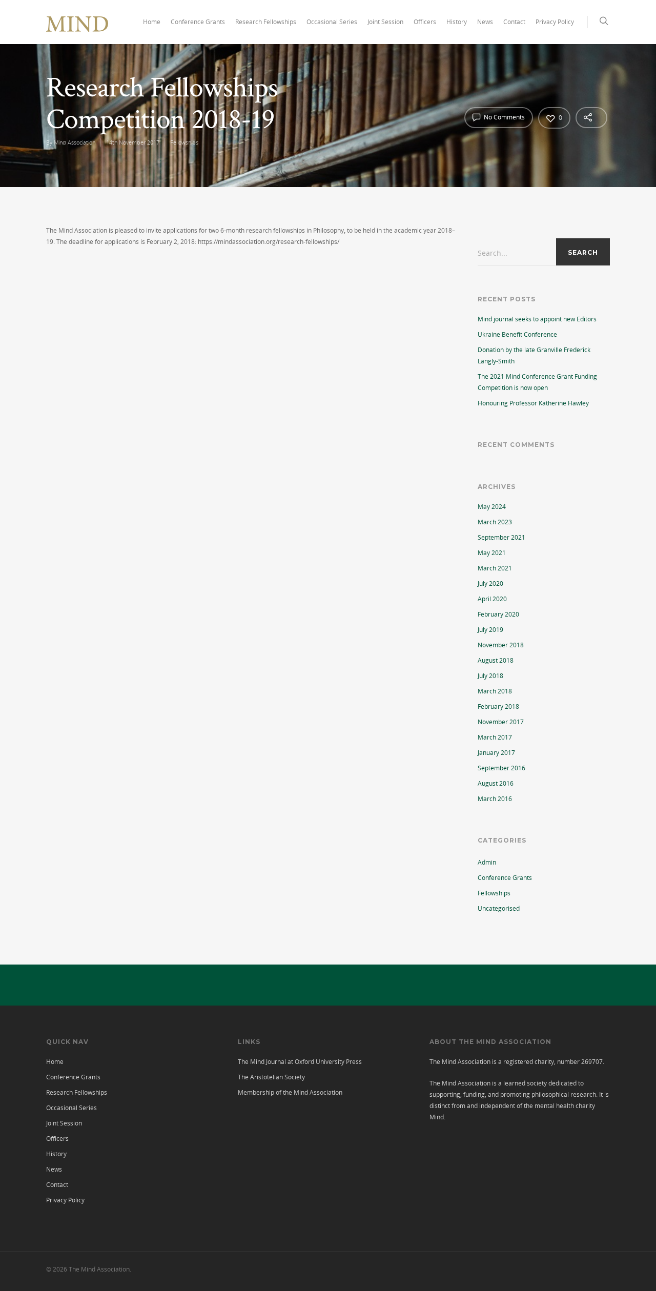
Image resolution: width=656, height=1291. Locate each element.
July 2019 (490, 629)
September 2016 (501, 768)
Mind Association (74, 142)
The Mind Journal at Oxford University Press (300, 1061)
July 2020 (490, 583)
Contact (514, 21)
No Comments (503, 117)
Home (151, 21)
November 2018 (501, 645)
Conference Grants (198, 21)
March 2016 (495, 798)
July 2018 (490, 675)
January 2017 (496, 752)
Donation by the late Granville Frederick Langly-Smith (534, 355)
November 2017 (501, 722)
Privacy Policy (555, 21)
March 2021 (495, 568)
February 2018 (498, 706)
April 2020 (492, 599)
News (485, 21)
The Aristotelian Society (271, 1077)
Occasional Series (331, 21)
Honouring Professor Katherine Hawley (533, 403)
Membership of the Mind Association (290, 1092)
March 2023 (495, 522)
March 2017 (495, 737)
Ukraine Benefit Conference (517, 334)
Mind (436, 1117)
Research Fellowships (265, 21)
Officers (425, 21)
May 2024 (492, 506)
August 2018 (496, 660)
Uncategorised (499, 908)
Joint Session (385, 21)
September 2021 (501, 537)
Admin (487, 862)
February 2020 (498, 614)
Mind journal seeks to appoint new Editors (537, 319)
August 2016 (496, 783)
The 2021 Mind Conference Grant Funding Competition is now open (537, 382)
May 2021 (492, 552)
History (456, 21)
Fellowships (184, 142)
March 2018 (495, 691)
